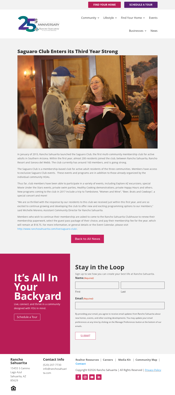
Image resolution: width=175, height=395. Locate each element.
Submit (85, 336)
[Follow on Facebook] (78, 377)
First (77, 291)
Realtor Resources (87, 359)
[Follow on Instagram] (85, 377)
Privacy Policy (153, 370)
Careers (108, 359)
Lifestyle (108, 18)
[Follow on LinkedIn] (99, 377)
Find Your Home (104, 4)
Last (123, 291)
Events (153, 18)
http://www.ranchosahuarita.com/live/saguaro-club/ (47, 228)
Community (88, 18)
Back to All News (87, 239)
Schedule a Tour (140, 4)
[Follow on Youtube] (92, 377)
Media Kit (124, 359)
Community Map (146, 359)
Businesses (136, 31)
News (154, 31)
